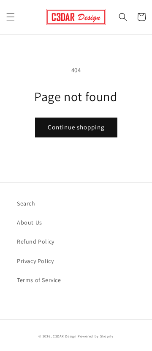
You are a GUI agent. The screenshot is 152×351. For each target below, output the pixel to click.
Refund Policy (35, 241)
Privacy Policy (35, 261)
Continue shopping (76, 127)
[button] (10, 17)
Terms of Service (39, 280)
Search (26, 203)
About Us (29, 222)
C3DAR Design (64, 336)
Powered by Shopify (96, 336)
